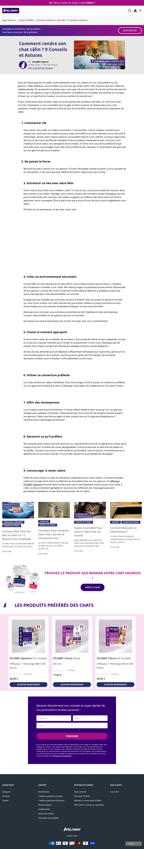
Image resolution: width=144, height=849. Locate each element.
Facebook (6, 796)
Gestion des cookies (46, 813)
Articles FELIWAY (26, 20)
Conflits (44, 521)
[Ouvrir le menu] (140, 10)
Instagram (6, 792)
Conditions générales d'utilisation (51, 800)
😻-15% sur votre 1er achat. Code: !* (72, 2)
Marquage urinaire (13, 522)
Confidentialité (44, 809)
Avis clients (114, 792)
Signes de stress (11, 525)
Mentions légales (45, 805)
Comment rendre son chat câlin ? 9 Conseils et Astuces (62, 20)
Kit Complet (28, 658)
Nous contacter (80, 792)
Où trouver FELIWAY (82, 796)
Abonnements (43, 792)
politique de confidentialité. (62, 756)
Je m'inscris (130, 30)
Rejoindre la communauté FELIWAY (88, 800)
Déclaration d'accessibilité (48, 818)
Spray (66, 658)
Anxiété (115, 522)
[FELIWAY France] (17, 10)
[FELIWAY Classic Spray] (72, 636)
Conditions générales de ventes (50, 796)
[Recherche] (129, 10)
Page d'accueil (9, 20)
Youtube (5, 800)
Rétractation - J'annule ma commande (89, 805)
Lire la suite (6, 551)
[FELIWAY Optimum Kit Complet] (28, 636)
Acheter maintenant (28, 684)
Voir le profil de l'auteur (40, 67)
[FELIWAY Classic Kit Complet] (115, 636)
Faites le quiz (92, 587)
